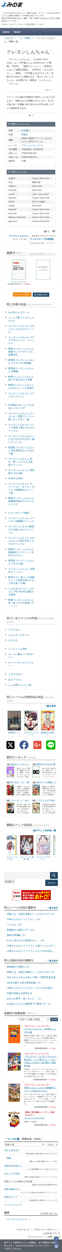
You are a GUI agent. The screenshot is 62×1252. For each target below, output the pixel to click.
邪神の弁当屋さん (13, 1165)
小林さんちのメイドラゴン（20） (24, 919)
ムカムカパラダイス (18, 634)
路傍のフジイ (10, 1197)
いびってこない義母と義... (14, 858)
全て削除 (44, 1213)
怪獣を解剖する (12, 1189)
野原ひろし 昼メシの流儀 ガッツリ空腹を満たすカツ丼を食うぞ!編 (21, 580)
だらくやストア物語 (18, 512)
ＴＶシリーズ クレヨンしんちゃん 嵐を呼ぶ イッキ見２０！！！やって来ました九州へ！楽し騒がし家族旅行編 (41, 1061)
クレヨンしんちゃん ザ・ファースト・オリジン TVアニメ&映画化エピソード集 (21, 488)
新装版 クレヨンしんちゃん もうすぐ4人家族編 (21, 361)
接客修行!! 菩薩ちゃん (18, 966)
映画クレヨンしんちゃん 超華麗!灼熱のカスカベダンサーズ (21, 501)
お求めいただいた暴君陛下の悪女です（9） (29, 1003)
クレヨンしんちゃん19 (34, 1117)
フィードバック (35, 1236)
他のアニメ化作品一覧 (44, 830)
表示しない (53, 1213)
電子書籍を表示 (41, 294)
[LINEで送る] (51, 747)
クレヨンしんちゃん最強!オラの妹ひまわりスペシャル (21, 529)
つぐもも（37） (15, 924)
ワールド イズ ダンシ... (31, 858)
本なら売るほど (12, 1150)
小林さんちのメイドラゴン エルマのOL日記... (30, 950)
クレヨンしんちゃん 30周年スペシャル (21, 570)
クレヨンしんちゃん (18, 235)
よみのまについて (51, 1233)
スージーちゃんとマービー (21, 664)
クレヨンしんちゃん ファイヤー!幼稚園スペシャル (21, 519)
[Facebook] (24, 747)
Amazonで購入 (22, 294)
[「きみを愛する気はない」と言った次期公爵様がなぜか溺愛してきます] (47, 854)
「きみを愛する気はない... (48, 858)
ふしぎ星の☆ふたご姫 (19, 684)
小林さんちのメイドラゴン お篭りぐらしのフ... (31, 945)
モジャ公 (13, 640)
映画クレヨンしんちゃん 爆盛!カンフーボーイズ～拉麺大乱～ (21, 351)
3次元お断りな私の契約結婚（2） (24, 982)
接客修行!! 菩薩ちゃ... (48, 733)
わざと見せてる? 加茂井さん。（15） (26, 940)
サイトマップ (23, 1229)
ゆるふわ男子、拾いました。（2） (25, 998)
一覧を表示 (50, 705)
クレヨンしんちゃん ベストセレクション (21, 395)
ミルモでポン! (15, 674)
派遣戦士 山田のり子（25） (21, 929)
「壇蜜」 (8, 1158)
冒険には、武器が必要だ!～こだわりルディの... (31, 913)
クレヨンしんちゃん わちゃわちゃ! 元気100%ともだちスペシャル (21, 540)
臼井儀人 (25, 130)
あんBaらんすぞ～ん (19, 312)
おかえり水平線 (12, 1173)
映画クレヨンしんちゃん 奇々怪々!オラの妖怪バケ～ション (21, 602)
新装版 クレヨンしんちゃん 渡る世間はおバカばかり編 (21, 450)
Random (51, 882)
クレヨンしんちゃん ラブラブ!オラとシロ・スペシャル (21, 340)
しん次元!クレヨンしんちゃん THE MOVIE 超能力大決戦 (21, 591)
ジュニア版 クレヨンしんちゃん (21, 319)
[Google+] (37, 747)
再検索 (54, 1019)
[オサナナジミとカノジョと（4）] (31, 729)
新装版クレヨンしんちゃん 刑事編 (21, 370)
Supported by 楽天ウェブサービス (42, 254)
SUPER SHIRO (15, 478)
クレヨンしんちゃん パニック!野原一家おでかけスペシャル (21, 427)
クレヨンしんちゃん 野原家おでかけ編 (21, 471)
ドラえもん (14, 629)
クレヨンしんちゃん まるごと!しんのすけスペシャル (21, 328)
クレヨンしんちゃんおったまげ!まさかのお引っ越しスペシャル (21, 438)
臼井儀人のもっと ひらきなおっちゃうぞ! (21, 406)
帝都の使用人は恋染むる (19, 993)
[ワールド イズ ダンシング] (31, 854)
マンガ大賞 (13, 1138)
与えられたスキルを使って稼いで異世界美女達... (32, 977)
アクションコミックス (32, 145)
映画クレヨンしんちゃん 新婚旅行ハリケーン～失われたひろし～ (21, 552)
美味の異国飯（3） (17, 935)
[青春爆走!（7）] (14, 729)
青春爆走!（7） (14, 732)
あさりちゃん (15, 679)
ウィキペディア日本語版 (42, 238)
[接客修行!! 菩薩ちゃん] (47, 729)
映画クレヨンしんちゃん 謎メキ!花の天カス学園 (21, 378)
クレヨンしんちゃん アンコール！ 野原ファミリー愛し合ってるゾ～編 (21, 416)
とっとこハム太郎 (17, 648)
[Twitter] (10, 747)
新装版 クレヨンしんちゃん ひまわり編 (21, 562)
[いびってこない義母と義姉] (14, 854)
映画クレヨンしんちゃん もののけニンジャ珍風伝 (21, 386)
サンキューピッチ (13, 1204)
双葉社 (24, 134)
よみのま (16, 1248)
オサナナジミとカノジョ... (31, 733)
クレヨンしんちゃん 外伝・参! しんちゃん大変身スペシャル (20, 461)
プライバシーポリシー (45, 1229)
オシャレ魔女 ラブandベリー (21, 655)
